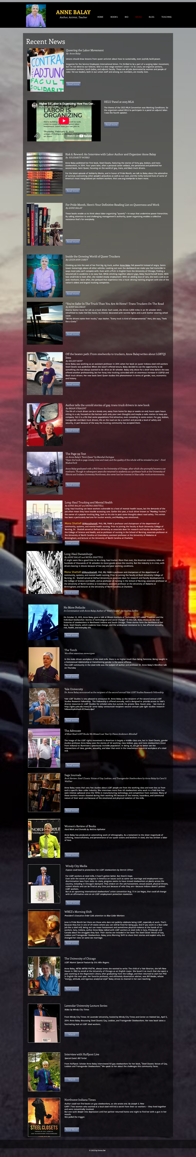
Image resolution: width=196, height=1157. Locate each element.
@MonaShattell (90, 523)
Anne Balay (125, 265)
